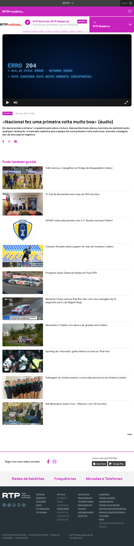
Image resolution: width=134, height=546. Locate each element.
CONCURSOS (63, 509)
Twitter (9, 505)
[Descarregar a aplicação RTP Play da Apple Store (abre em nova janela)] (99, 463)
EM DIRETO (62, 498)
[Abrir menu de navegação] (131, 11)
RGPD (101, 519)
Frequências (65, 478)
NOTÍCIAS (40, 494)
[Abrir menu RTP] (67, 3)
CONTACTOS (83, 494)
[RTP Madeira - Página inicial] (11, 11)
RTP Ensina (41, 512)
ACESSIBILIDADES (85, 512)
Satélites (82, 516)
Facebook (4, 505)
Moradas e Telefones (104, 478)
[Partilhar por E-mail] (15, 141)
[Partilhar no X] (9, 141)
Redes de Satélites (28, 478)
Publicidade (21, 538)
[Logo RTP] (16, 495)
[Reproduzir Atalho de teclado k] (8, 102)
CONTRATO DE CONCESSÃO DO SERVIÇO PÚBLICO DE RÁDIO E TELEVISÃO (112, 512)
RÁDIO (39, 505)
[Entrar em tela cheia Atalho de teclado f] (126, 102)
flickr (24, 505)
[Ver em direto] (11, 24)
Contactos (62, 519)
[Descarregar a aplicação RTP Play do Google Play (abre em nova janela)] (117, 463)
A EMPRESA (104, 494)
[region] (67, 70)
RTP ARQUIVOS (42, 509)
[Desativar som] (15, 102)
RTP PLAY (61, 494)
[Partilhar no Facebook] (3, 141)
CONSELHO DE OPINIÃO (109, 505)
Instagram (14, 505)
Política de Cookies (38, 535)
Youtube (19, 505)
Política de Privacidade (14, 535)
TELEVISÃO (41, 501)
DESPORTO (41, 498)
